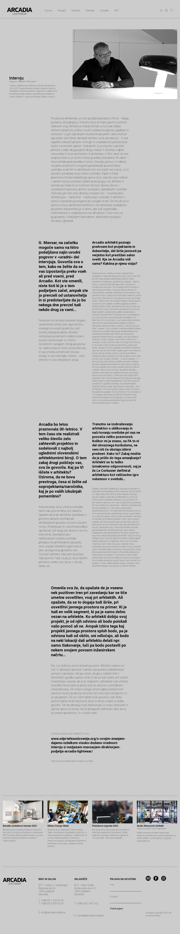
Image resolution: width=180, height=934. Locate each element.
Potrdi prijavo (116, 908)
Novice (48, 10)
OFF (116, 10)
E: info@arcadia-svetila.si (52, 912)
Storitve (75, 10)
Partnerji (90, 10)
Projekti (62, 10)
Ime (112, 885)
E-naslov (114, 897)
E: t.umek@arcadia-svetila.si (89, 915)
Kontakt (104, 10)
